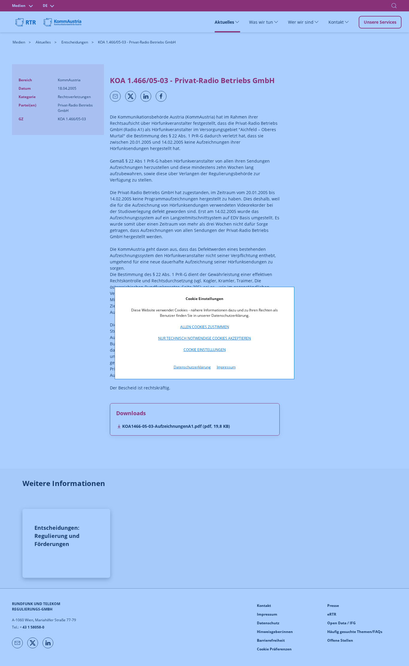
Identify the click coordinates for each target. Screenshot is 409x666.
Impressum (226, 367)
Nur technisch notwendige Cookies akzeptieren (204, 338)
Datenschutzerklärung (192, 367)
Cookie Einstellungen (205, 349)
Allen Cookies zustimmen (204, 326)
